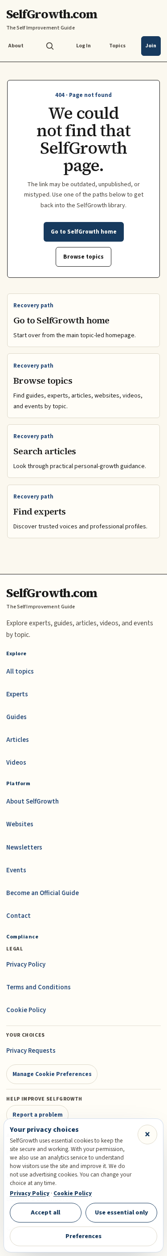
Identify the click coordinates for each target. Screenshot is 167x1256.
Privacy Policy (25, 964)
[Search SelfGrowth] (50, 46)
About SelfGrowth (32, 801)
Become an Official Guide (42, 893)
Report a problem (37, 1114)
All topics (20, 671)
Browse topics (83, 256)
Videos (16, 762)
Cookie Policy (26, 1010)
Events (16, 870)
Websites (19, 824)
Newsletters (24, 847)
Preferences (83, 1236)
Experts (17, 694)
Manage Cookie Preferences (52, 1074)
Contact (18, 916)
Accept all (45, 1212)
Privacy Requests (31, 1050)
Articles (17, 740)
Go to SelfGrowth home (84, 231)
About (16, 46)
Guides (16, 717)
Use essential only (121, 1212)
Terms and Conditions (38, 987)
